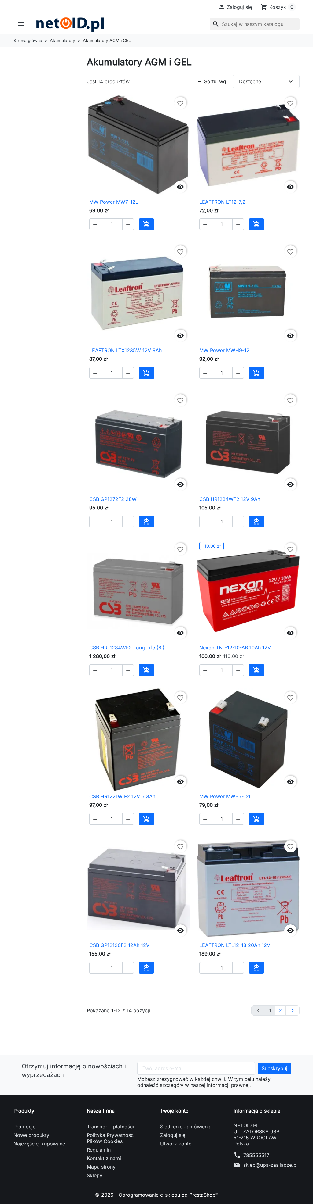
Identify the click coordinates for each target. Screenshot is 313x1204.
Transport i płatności (110, 1127)
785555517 (256, 1155)
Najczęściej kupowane (39, 1144)
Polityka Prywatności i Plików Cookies (112, 1138)
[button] (235, 7)
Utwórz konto (176, 1144)
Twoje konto (174, 1111)
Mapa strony (101, 1167)
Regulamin (99, 1150)
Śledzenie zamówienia (186, 1127)
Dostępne (266, 81)
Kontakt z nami (104, 1158)
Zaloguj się (172, 1135)
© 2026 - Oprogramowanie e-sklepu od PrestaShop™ (156, 1195)
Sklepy (94, 1175)
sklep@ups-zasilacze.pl (270, 1165)
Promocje (24, 1127)
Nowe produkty (31, 1135)
